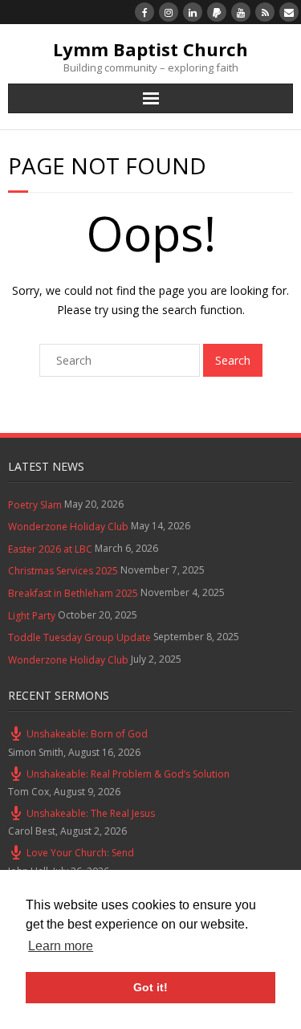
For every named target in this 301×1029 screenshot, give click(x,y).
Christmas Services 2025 (63, 571)
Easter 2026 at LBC (50, 549)
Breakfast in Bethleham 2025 (73, 593)
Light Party (31, 616)
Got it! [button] (150, 987)
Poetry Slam (35, 505)
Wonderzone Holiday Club (68, 526)
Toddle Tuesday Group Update (79, 637)
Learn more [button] (60, 946)
